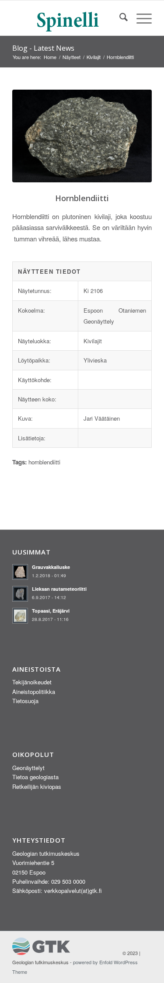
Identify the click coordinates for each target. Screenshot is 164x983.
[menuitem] (119, 17)
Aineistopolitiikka (33, 691)
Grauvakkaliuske (51, 567)
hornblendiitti (44, 462)
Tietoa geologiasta (35, 777)
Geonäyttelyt (28, 767)
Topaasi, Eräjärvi (51, 610)
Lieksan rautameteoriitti (59, 589)
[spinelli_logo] (68, 17)
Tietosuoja (25, 701)
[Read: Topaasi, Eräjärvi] (20, 616)
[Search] (119, 17)
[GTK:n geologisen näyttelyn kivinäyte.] (82, 136)
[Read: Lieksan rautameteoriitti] (20, 594)
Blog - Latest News (43, 48)
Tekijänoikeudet (32, 682)
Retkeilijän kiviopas (36, 786)
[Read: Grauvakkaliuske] (20, 572)
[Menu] (140, 17)
